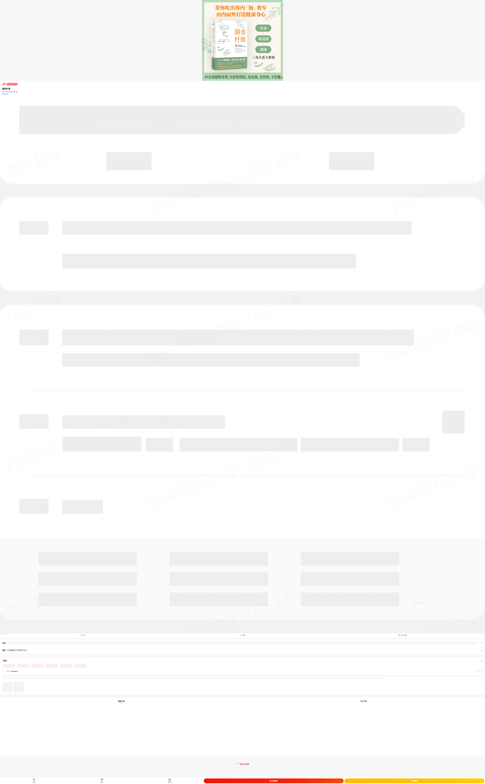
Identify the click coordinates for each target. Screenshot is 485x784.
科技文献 (5, 94)
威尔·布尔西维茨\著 (8, 92)
